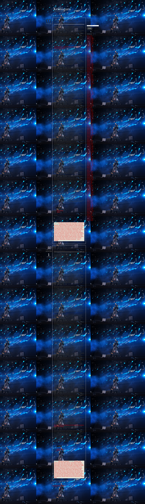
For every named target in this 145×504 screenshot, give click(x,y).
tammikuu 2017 (90, 148)
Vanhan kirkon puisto (69, 237)
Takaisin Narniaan (73, 236)
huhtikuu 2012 (90, 220)
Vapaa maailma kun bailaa (69, 474)
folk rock (62, 222)
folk (59, 222)
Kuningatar (79, 468)
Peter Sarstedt (77, 472)
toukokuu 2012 (90, 219)
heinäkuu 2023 (90, 75)
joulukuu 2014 (90, 178)
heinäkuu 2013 (90, 200)
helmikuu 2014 (90, 190)
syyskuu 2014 (89, 182)
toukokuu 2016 (90, 159)
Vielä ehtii (63, 476)
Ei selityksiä (80, 224)
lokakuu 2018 (89, 120)
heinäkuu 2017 (90, 140)
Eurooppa (76, 225)
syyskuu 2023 (89, 72)
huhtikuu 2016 (90, 160)
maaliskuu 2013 (90, 205)
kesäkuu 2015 (89, 173)
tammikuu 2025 (90, 53)
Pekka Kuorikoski (58, 236)
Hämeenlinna (81, 225)
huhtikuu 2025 (90, 49)
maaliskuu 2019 (90, 113)
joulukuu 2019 (90, 103)
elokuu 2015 (89, 170)
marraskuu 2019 (90, 105)
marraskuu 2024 (90, 54)
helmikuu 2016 (90, 163)
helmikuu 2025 (90, 52)
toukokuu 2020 (90, 99)
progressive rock (67, 222)
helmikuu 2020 (90, 102)
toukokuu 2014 (90, 187)
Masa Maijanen (79, 232)
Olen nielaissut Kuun (78, 470)
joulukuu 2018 (90, 117)
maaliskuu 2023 (90, 79)
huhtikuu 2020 (90, 101)
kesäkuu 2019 (89, 110)
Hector (55, 227)
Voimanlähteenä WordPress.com (59, 485)
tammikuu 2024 (90, 67)
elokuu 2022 (89, 87)
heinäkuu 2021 (90, 98)
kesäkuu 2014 (89, 186)
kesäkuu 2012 (89, 217)
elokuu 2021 (89, 97)
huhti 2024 (49, 21)
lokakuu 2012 (89, 212)
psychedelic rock (75, 222)
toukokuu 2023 (90, 76)
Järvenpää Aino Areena (59, 228)
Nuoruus (64, 470)
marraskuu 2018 (90, 118)
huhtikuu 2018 (90, 128)
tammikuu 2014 (90, 192)
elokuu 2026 (89, 35)
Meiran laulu (57, 233)
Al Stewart (76, 461)
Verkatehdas (56, 239)
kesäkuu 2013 (89, 201)
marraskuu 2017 (90, 135)
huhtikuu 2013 (90, 204)
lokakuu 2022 (90, 84)
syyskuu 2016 (89, 154)
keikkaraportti (75, 229)
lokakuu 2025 (90, 44)
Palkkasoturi (67, 235)
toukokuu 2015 (90, 174)
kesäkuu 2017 (89, 141)
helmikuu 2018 (90, 130)
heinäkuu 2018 (90, 124)
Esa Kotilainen (70, 225)
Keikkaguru (62, 8)
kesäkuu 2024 (90, 61)
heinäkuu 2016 (90, 156)
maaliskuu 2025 (90, 50)
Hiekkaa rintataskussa (78, 464)
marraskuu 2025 (90, 42)
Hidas (72, 464)
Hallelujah (79, 462)
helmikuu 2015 (90, 177)
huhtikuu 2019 (90, 111)
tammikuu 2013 (90, 208)
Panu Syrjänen (73, 235)
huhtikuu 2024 (90, 63)
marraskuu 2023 (90, 69)
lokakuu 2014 (89, 181)
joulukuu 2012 (90, 209)
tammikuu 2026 (90, 40)
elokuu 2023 (89, 73)
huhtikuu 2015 (90, 175)
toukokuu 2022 (90, 91)
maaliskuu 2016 (90, 162)
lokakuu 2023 (89, 71)
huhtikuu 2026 (90, 37)
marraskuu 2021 (90, 94)
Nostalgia (67, 233)
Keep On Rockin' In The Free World (68, 466)
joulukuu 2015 (90, 166)
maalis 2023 (49, 249)
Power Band (58, 473)
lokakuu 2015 (89, 167)
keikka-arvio (64, 229)
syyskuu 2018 (89, 121)
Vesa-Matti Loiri (57, 476)
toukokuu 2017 (90, 143)
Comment (49, 255)
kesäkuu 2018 (89, 125)
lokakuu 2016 (89, 152)
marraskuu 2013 (90, 194)
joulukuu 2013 (90, 193)
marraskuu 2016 (90, 151)
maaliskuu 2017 (90, 145)
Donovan (68, 462)
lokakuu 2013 (89, 196)
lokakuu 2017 (89, 136)
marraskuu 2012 (90, 211)
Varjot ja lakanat (77, 237)
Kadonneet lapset (75, 228)
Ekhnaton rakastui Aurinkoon (60, 225)
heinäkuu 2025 (90, 46)
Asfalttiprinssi (62, 224)
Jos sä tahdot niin (68, 228)
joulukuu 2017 (90, 133)
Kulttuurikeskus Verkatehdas (67, 231)
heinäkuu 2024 (90, 60)
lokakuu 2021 (89, 95)
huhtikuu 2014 (90, 189)
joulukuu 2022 (90, 82)
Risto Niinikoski (65, 236)
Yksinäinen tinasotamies (71, 239)
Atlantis (67, 224)
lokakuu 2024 (90, 56)
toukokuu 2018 (90, 126)
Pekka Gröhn (80, 235)
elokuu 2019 (89, 107)
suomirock (81, 222)
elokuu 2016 (89, 155)
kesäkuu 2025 (90, 48)
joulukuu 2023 (90, 68)
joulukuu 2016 (90, 149)
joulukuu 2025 (90, 41)
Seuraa (89, 28)
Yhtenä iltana (62, 239)
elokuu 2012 (89, 215)
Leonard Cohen (61, 232)
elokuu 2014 (89, 183)
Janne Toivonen (74, 227)
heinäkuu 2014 (90, 185)
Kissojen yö (81, 229)
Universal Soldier (59, 474)
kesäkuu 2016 (89, 158)
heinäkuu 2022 (90, 88)
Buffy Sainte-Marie (73, 224)
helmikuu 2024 (90, 65)
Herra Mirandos (60, 227)
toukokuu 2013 (90, 202)
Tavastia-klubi (61, 237)
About (55, 4)
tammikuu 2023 (90, 80)
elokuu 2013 (89, 198)
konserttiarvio (57, 231)
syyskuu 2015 (89, 168)
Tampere (77, 473)
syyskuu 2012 (89, 213)
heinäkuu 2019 (90, 109)
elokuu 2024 (89, 59)
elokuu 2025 (89, 45)
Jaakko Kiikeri (67, 227)
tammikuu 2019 (90, 116)
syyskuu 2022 (90, 86)
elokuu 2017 (89, 139)
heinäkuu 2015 (90, 171)
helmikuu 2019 (90, 114)
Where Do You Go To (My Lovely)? (73, 476)
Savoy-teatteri (72, 473)
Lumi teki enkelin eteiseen (70, 232)
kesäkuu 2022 (90, 90)
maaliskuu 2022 (90, 92)
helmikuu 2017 (90, 147)
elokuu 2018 (89, 122)
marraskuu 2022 (90, 83)
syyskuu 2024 (90, 57)
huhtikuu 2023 (90, 78)
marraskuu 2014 (90, 179)
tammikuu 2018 (90, 132)
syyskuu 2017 (89, 137)
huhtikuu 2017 (90, 144)
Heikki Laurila (60, 464)
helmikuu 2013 (90, 206)
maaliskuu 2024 (90, 64)
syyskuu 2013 (89, 197)
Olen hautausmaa (73, 233)
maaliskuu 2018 (90, 129)
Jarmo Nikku (80, 227)
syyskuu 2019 (89, 106)
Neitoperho (62, 233)
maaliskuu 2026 (90, 38)
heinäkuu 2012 (90, 216)
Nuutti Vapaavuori (70, 470)
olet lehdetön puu (60, 235)
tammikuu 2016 (90, 164)
